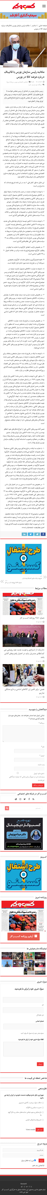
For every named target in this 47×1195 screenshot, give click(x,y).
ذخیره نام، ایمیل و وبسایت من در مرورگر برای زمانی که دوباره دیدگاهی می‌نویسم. (26, 777)
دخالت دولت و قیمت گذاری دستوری (30, 1102)
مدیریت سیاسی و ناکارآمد (33, 1107)
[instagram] (20, 799)
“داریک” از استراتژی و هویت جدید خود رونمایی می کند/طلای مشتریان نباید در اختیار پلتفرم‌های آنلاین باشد (24, 653)
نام (42, 746)
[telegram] (16, 799)
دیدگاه (41, 723)
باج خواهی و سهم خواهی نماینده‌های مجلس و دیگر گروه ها (24, 1114)
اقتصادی (20, 82)
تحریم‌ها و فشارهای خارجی (33, 1119)
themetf (23, 1183)
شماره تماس (40, 1021)
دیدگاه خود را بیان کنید (35, 85)
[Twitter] (25, 799)
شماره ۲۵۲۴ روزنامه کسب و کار (13, 582)
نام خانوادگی (40, 1015)
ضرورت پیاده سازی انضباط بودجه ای (32, 577)
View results (30, 1129)
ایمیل (42, 755)
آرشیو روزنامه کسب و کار (21, 936)
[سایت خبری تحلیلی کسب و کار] (23, 6)
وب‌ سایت (41, 764)
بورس (15, 82)
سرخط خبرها (10, 82)
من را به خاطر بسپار (27, 1160)
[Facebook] (29, 799)
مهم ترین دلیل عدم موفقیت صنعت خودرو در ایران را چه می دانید (24, 1096)
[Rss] (33, 799)
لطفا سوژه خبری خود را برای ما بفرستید (31, 1039)
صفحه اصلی (43, 25)
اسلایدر (34, 25)
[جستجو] (7, 808)
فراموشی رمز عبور (38, 1165)
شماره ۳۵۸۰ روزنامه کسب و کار (32, 618)
